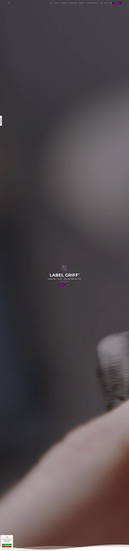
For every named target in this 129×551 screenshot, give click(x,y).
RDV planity (68, 285)
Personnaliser (6, 548)
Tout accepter (6, 544)
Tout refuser (6, 546)
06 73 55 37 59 (61, 285)
